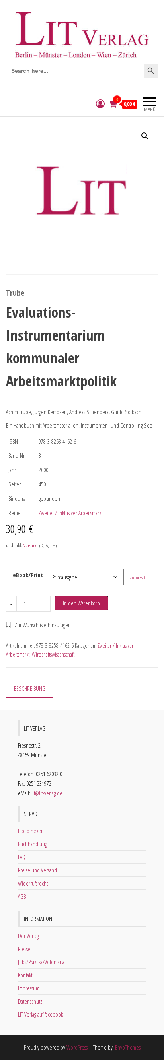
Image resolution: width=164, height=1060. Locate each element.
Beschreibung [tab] (29, 688)
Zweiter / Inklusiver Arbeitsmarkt (70, 513)
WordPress (77, 1047)
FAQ (21, 857)
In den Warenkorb (81, 603)
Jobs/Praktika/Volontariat (42, 962)
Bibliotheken (31, 831)
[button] (145, 136)
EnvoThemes (128, 1047)
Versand (30, 545)
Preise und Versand (37, 870)
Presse (24, 949)
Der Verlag (28, 936)
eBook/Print (28, 575)
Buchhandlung (32, 844)
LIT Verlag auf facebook (40, 1014)
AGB (22, 896)
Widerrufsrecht (33, 883)
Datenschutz (30, 1001)
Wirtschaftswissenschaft (53, 654)
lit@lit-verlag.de (46, 793)
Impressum (28, 988)
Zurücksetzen (140, 577)
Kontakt (25, 975)
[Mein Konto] (100, 104)
